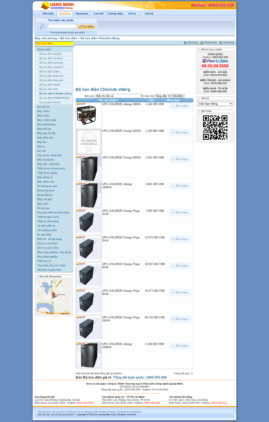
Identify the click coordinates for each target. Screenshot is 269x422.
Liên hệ (149, 13)
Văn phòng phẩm (47, 230)
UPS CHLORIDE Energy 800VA (121, 157)
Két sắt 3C (43, 106)
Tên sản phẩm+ (108, 100)
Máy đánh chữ (45, 181)
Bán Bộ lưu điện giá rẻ (93, 377)
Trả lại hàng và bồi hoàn (129, 411)
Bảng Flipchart (46, 190)
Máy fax (42, 142)
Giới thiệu (48, 13)
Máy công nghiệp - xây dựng (54, 252)
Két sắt (41, 150)
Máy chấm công (46, 120)
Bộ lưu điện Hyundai (51, 62)
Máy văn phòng (46, 38)
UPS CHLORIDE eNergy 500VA (121, 104)
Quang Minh (68, 414)
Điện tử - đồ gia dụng (49, 239)
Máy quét (42, 203)
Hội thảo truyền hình (49, 269)
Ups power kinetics (50, 102)
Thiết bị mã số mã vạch (51, 168)
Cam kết (99, 13)
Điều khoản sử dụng (104, 411)
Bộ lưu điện (68, 38)
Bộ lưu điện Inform (49, 84)
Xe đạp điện (44, 234)
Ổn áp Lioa (43, 208)
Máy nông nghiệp (47, 256)
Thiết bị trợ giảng (47, 172)
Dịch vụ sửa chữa (48, 247)
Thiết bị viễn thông (48, 221)
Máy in (41, 146)
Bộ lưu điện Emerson (51, 75)
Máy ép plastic (45, 159)
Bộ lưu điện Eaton (49, 71)
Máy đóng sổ (44, 177)
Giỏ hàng (193, 42)
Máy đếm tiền (45, 137)
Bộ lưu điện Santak (50, 53)
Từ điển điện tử (46, 225)
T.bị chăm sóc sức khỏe (51, 265)
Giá (151, 100)
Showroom (81, 13)
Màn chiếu (43, 115)
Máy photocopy (46, 124)
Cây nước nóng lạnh (49, 155)
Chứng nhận (115, 13)
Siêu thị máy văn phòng (49, 414)
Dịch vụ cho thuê (47, 243)
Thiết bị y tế (44, 261)
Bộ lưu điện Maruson (51, 80)
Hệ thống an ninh (47, 186)
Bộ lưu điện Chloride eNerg (100, 38)
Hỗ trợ (132, 13)
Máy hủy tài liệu (46, 133)
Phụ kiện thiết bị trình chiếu (53, 212)
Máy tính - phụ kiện (48, 164)
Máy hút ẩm (44, 128)
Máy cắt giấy (44, 199)
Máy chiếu (43, 111)
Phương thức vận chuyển (51, 411)
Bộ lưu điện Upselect (51, 67)
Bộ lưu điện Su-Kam (50, 58)
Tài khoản (228, 42)
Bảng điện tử (45, 194)
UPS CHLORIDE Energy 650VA (121, 130)
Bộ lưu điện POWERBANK (54, 98)
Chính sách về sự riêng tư (79, 411)
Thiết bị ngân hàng (48, 217)
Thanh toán (210, 42)
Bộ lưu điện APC (48, 89)
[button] (180, 106)
